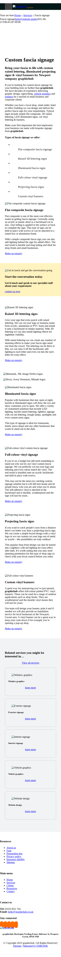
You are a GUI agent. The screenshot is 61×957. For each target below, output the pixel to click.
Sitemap (11, 862)
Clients (10, 885)
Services (11, 882)
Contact (10, 891)
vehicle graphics (42, 93)
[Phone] (16, 924)
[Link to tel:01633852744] (31, 6)
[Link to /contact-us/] (28, 6)
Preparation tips (14, 853)
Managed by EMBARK (35, 946)
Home (10, 879)
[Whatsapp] (9, 924)
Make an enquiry (13, 253)
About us (11, 847)
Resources (12, 888)
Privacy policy (14, 856)
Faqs (9, 850)
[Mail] (12, 924)
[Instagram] (5, 924)
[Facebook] (2, 924)
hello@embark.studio (26, 19)
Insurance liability (16, 859)
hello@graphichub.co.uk (20, 911)
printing (9, 96)
